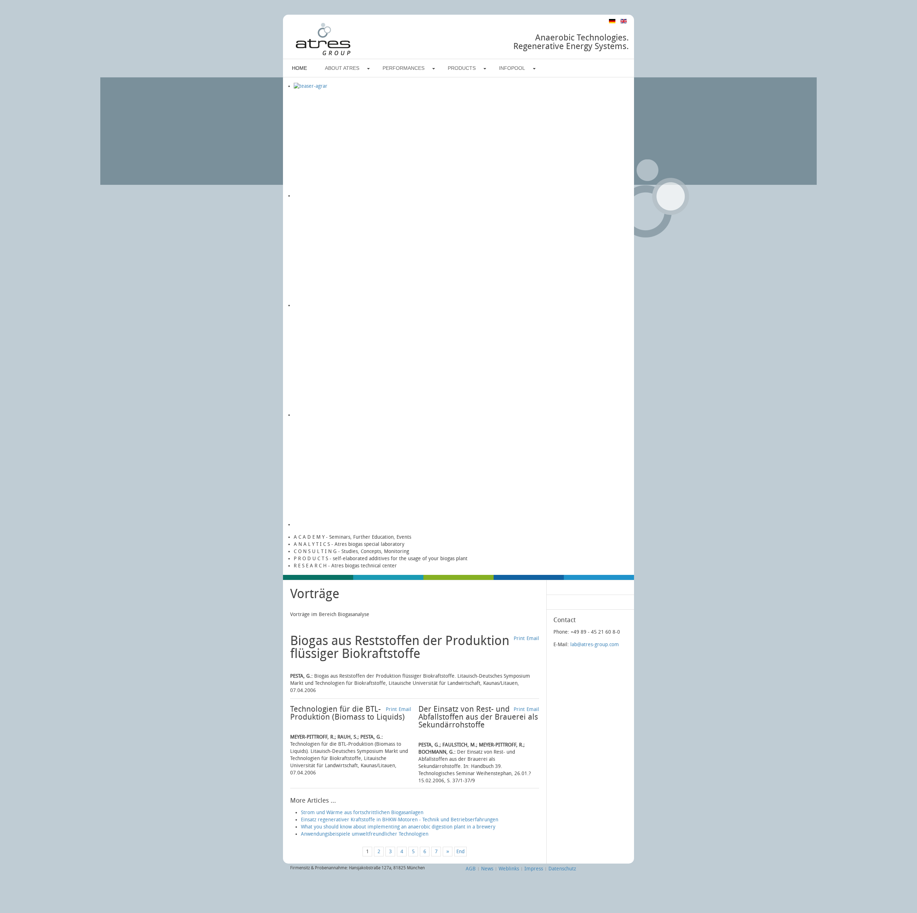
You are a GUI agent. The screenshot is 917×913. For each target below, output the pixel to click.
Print (519, 638)
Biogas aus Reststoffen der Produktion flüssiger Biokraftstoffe (399, 647)
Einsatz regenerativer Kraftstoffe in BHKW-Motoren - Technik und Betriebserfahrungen (399, 820)
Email (533, 638)
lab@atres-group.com (594, 644)
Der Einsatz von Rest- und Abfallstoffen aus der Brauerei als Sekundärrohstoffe (478, 717)
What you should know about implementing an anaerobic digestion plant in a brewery (398, 827)
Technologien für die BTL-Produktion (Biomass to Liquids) (347, 713)
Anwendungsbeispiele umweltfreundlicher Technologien (364, 834)
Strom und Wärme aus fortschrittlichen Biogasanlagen (362, 812)
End (460, 852)
